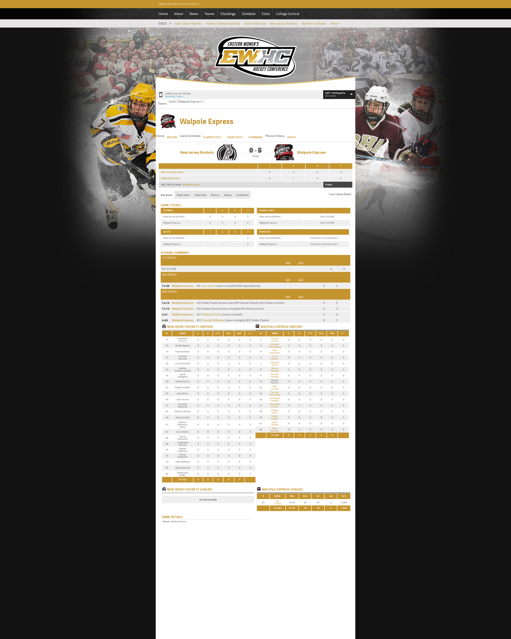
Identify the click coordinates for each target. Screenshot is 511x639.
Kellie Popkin (274, 417)
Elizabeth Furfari (212, 314)
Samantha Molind (274, 399)
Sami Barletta (274, 429)
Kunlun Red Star (255, 23)
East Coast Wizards (188, 23)
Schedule (249, 13)
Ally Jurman (275, 387)
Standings (228, 13)
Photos (215, 194)
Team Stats (235, 137)
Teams (209, 13)
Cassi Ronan (208, 285)
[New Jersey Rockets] (164, 326)
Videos (228, 194)
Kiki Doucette (275, 351)
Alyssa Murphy (274, 369)
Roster (172, 137)
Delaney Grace (274, 363)
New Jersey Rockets (283, 23)
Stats (266, 13)
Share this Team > (174, 96)
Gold (162, 23)
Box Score (166, 194)
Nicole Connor (275, 339)
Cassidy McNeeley (213, 320)
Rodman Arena (191, 184)
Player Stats (212, 137)
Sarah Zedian (274, 423)
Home (163, 13)
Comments (242, 194)
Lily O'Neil (277, 502)
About (178, 13)
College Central (287, 13)
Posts (291, 137)
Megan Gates (274, 411)
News (193, 13)
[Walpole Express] (257, 326)
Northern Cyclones (313, 23)
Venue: (166, 521)
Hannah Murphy (274, 375)
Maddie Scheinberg (275, 345)
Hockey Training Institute (223, 23)
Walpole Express (207, 121)
